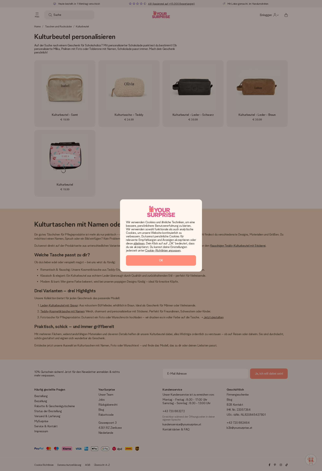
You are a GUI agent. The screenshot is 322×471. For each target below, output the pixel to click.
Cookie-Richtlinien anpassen (162, 250)
